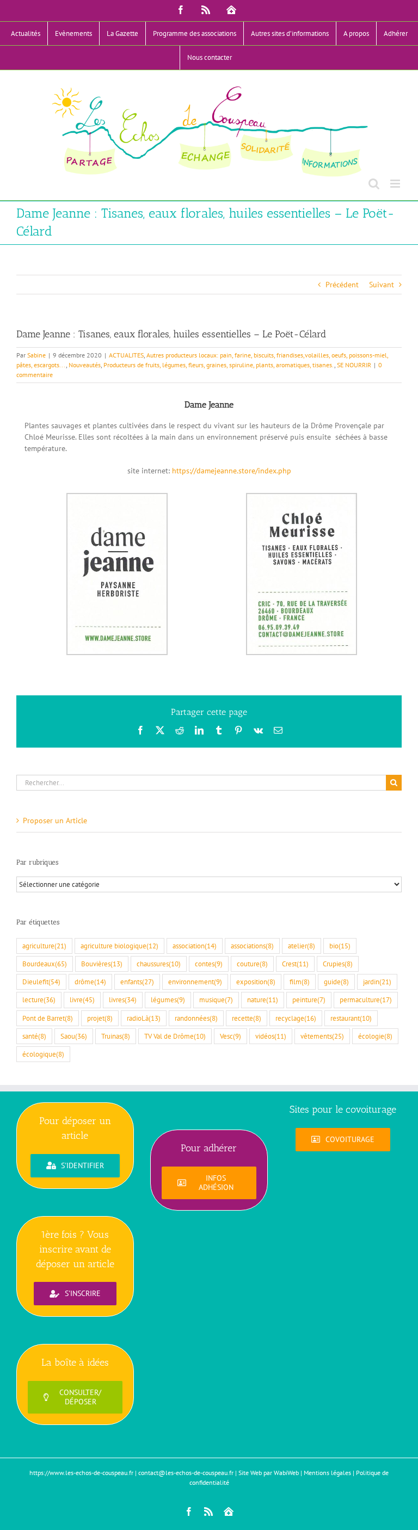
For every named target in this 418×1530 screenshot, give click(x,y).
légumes (168, 999)
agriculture (44, 945)
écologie (375, 1036)
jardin (377, 981)
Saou (73, 1036)
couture (252, 963)
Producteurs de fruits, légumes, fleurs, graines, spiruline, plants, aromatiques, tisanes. (218, 365)
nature (262, 999)
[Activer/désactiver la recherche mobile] (373, 183)
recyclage (295, 1018)
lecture (39, 999)
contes (209, 963)
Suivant (381, 284)
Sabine (36, 355)
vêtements (322, 1036)
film (300, 981)
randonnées (196, 1018)
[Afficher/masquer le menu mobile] (396, 183)
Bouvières (101, 963)
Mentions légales (327, 1473)
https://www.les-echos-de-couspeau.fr (81, 1473)
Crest (295, 963)
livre (82, 999)
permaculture (366, 999)
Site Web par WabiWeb (268, 1473)
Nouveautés (85, 365)
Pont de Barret (47, 1018)
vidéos (270, 1036)
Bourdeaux (44, 963)
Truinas (115, 1036)
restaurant (351, 1018)
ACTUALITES (126, 355)
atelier (301, 945)
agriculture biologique (119, 945)
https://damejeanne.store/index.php (231, 471)
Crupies (338, 963)
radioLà (144, 1018)
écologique (43, 1054)
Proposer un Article (55, 820)
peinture (308, 999)
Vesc (230, 1036)
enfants (137, 981)
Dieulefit (41, 981)
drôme (90, 981)
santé (34, 1036)
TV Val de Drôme (175, 1036)
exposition (255, 981)
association (195, 945)
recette (246, 1018)
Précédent (342, 284)
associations (252, 945)
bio (340, 945)
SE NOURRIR (354, 365)
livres (123, 999)
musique (216, 999)
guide (336, 981)
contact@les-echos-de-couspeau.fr (185, 1473)
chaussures (159, 963)
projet (100, 1018)
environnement (195, 981)
